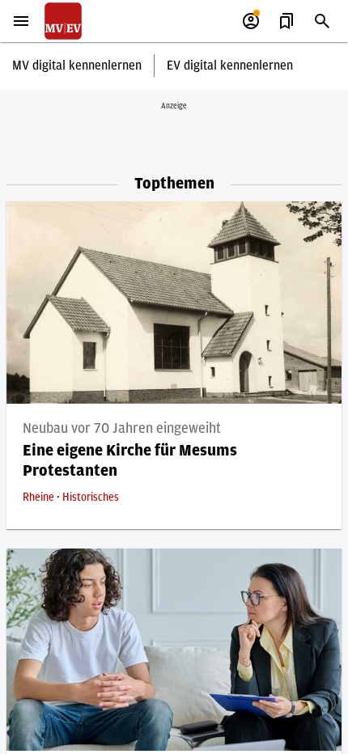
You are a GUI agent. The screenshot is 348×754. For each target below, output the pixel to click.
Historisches (90, 497)
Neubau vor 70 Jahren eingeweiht (122, 428)
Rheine (40, 497)
